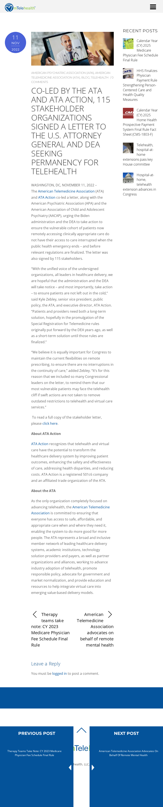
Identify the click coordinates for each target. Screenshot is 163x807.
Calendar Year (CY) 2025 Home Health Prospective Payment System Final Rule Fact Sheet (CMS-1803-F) (140, 122)
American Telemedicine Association (66, 191)
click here (50, 423)
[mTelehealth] (20, 9)
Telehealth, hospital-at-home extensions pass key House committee (138, 155)
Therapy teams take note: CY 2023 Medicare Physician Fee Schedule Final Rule (50, 630)
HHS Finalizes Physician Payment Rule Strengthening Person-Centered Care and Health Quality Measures (140, 85)
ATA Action (46, 197)
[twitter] (83, 778)
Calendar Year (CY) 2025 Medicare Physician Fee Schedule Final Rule (140, 50)
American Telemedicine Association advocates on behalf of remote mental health (95, 630)
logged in (59, 673)
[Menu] (153, 7)
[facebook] (77, 778)
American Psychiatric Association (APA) (62, 73)
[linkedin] (89, 778)
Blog (85, 77)
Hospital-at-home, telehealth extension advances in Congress (139, 185)
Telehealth (99, 77)
